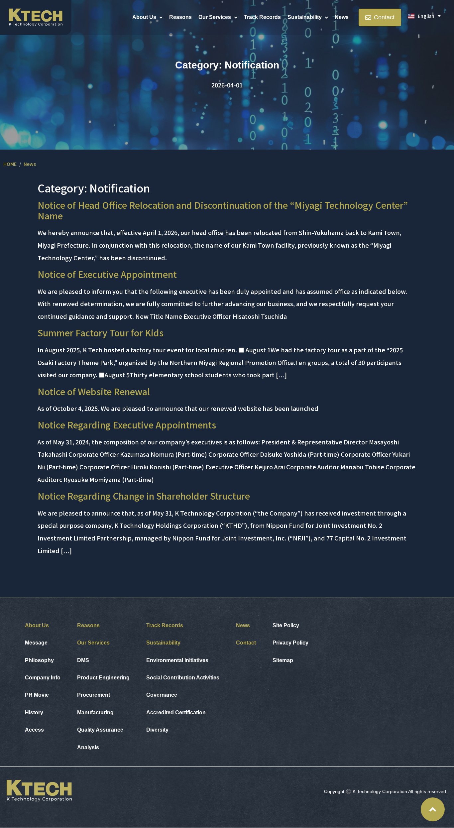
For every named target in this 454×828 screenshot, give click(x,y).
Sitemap (283, 660)
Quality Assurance (100, 730)
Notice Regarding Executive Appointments (127, 424)
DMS (83, 660)
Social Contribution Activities (182, 677)
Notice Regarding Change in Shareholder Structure (144, 495)
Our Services (214, 17)
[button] (147, 17)
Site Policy (286, 625)
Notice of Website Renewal (94, 391)
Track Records (262, 17)
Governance (161, 695)
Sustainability (304, 17)
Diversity (157, 730)
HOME (10, 164)
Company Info (42, 677)
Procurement (93, 695)
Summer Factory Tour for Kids (101, 332)
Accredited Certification (176, 712)
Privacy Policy (290, 643)
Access (34, 730)
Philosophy (39, 660)
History (34, 712)
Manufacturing (95, 712)
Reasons (180, 17)
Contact (246, 643)
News (342, 17)
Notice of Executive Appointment (107, 274)
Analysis (88, 747)
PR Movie (37, 695)
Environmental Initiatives (177, 660)
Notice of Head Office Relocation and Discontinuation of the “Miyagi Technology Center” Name (223, 210)
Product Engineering (103, 677)
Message (36, 643)
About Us (144, 17)
